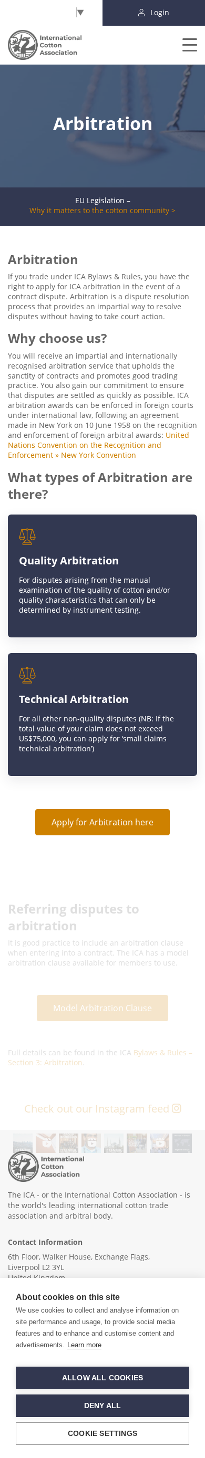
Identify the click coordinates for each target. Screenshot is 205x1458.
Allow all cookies (102, 1378)
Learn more (84, 1345)
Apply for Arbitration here (102, 822)
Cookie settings (102, 1434)
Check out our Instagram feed (98, 1109)
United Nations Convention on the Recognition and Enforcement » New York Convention (98, 445)
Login (158, 12)
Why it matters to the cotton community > (102, 210)
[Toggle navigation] (182, 45)
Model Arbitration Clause (102, 1008)
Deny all (102, 1406)
